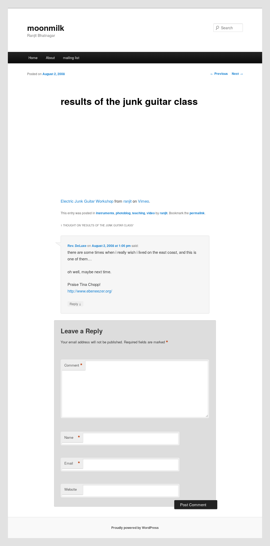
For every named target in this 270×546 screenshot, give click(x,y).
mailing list (71, 57)
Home (32, 57)
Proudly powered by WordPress (135, 527)
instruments (105, 213)
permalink (197, 213)
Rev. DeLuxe (77, 245)
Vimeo (143, 201)
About (50, 57)
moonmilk (45, 27)
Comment (73, 365)
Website (70, 489)
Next (237, 73)
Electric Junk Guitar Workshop (87, 201)
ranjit (127, 201)
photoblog (123, 213)
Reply (75, 303)
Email (72, 463)
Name (72, 437)
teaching (138, 213)
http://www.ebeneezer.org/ (90, 291)
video (151, 213)
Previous (219, 73)
